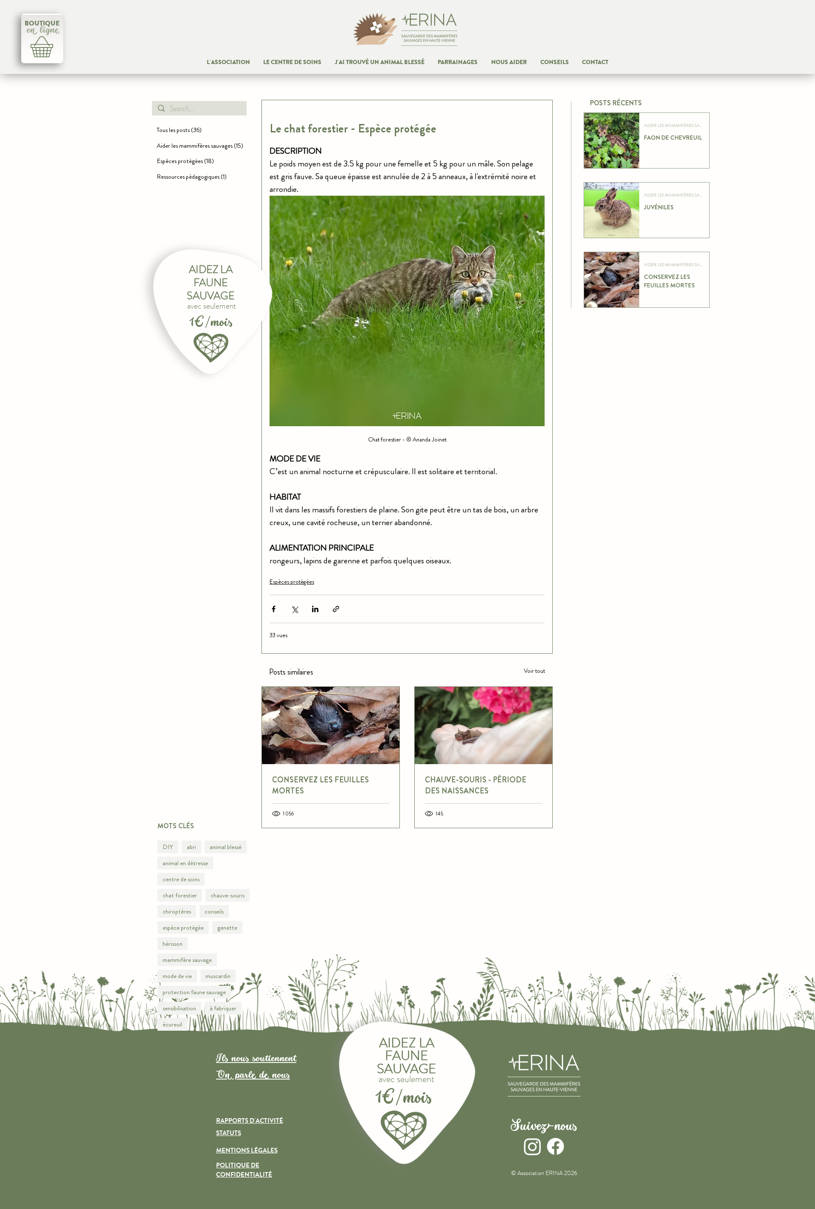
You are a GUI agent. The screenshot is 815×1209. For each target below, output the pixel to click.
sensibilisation (179, 1008)
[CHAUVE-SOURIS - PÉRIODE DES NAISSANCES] (483, 725)
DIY (168, 847)
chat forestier (180, 895)
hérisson (173, 943)
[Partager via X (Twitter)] (294, 609)
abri (191, 847)
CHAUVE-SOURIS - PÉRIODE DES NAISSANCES (475, 785)
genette (227, 927)
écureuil (172, 1024)
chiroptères (177, 911)
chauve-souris (227, 895)
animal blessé (226, 847)
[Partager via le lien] (336, 609)
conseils (214, 911)
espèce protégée (183, 927)
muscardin (217, 976)
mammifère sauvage (187, 959)
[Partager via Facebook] (274, 609)
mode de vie (177, 976)
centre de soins (181, 879)
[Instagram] (532, 1146)
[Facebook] (555, 1146)
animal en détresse (185, 863)
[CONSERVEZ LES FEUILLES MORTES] (330, 725)
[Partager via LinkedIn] (315, 609)
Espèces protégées (292, 581)
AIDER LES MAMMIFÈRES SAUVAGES (674, 125)
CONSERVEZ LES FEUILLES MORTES (320, 785)
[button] (509, 62)
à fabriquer (223, 1008)
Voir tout (534, 670)
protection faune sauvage (194, 992)
